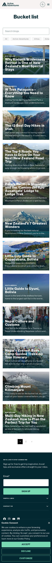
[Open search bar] (42, 4)
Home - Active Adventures (16, 22)
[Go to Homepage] (10, 4)
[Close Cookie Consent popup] (49, 522)
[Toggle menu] (48, 4)
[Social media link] (4, 519)
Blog (33, 22)
